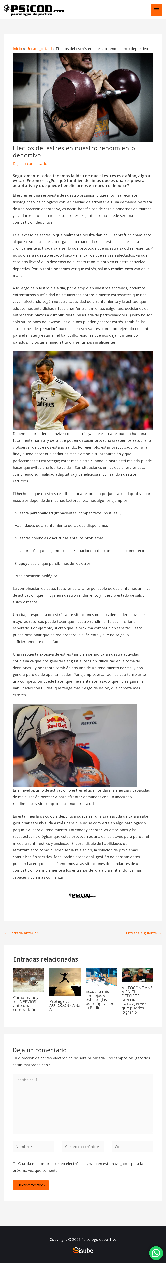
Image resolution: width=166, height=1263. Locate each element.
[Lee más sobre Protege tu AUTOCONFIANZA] (65, 981)
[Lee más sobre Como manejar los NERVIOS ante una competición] (28, 979)
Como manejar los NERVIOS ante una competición (27, 1003)
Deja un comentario (30, 163)
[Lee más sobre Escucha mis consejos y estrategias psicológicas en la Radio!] (101, 976)
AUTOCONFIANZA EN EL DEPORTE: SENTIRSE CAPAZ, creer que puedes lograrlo (137, 1000)
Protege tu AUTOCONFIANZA (64, 1005)
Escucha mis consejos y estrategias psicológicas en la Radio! (100, 999)
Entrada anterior (21, 933)
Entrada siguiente (144, 933)
